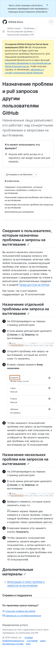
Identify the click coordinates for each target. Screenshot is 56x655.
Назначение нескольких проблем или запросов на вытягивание (25, 459)
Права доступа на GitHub (34, 284)
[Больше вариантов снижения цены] (36, 174)
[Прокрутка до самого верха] (49, 648)
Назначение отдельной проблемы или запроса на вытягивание (25, 309)
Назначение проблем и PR (20, 34)
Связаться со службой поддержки (23, 615)
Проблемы (29, 28)
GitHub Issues (14, 28)
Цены (43, 640)
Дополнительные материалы (17, 571)
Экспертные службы (13, 643)
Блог (28, 643)
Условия (28, 637)
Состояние (32, 640)
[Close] (47, 5)
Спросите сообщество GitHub (20, 611)
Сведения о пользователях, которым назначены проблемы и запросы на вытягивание (27, 238)
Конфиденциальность (13, 640)
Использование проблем (20, 31)
